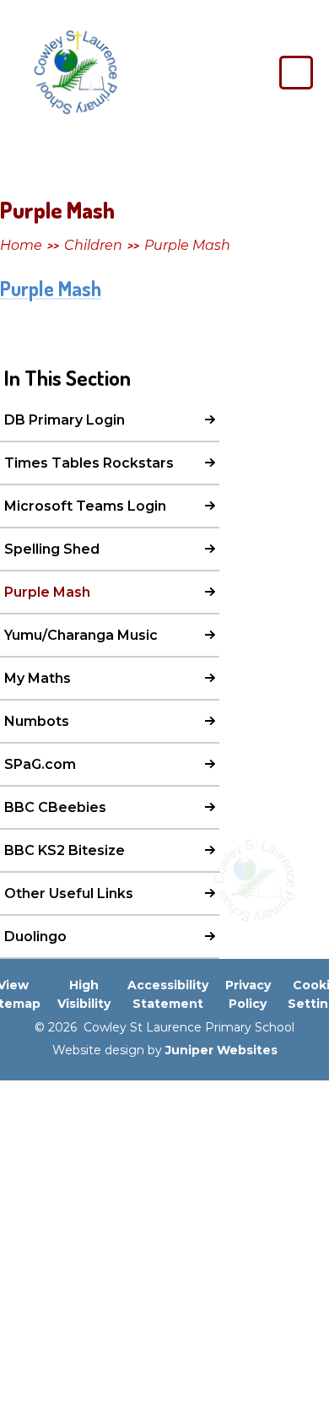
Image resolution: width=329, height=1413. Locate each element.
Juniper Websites (221, 1050)
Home (21, 245)
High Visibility (84, 994)
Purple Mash (187, 245)
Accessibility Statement (167, 994)
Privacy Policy (248, 994)
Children (93, 245)
